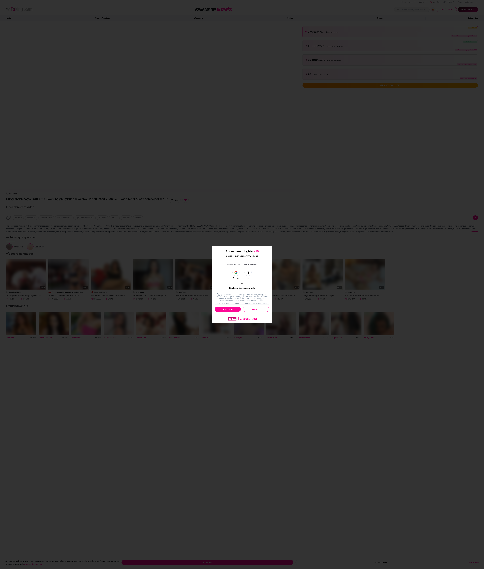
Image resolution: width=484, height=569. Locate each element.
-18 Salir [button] (256, 309)
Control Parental (248, 319)
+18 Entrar (228, 309)
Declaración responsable (242, 288)
